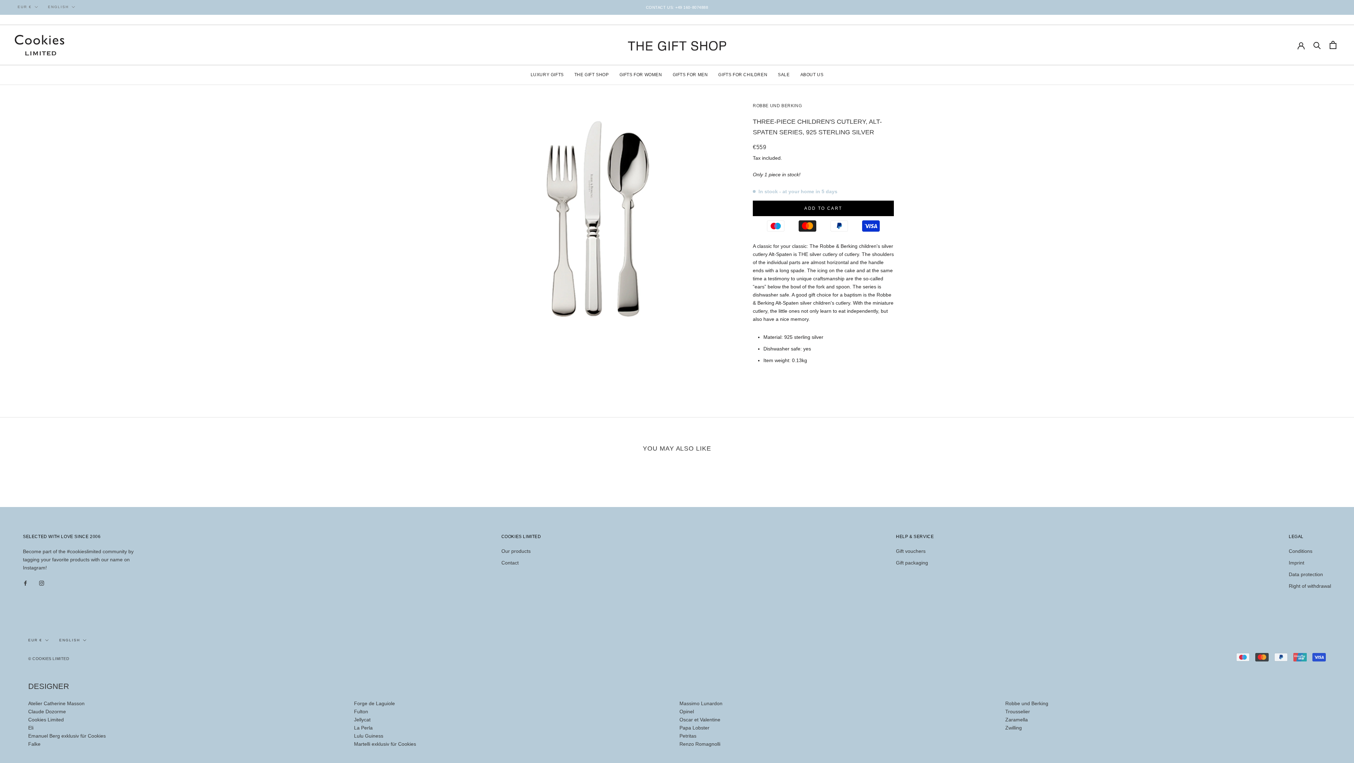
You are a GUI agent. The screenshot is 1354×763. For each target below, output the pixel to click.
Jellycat (362, 719)
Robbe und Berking (1026, 703)
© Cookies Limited (48, 659)
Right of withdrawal (1310, 586)
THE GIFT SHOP (591, 74)
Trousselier (1017, 711)
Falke (34, 744)
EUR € (25, 7)
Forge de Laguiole (374, 703)
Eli (30, 728)
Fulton (361, 711)
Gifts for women (641, 74)
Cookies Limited (46, 719)
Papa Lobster (694, 728)
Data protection (1306, 574)
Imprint (1296, 563)
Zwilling (1013, 728)
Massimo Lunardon (700, 703)
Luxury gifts (547, 74)
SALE (783, 74)
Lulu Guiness (368, 736)
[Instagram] (41, 583)
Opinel (686, 711)
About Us (812, 74)
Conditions (1300, 551)
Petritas (687, 736)
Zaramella (1016, 719)
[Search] (1317, 45)
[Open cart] (1333, 45)
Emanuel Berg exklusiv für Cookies (67, 736)
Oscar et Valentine (699, 719)
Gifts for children (742, 74)
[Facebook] (25, 583)
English (58, 7)
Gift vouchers (911, 551)
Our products (516, 551)
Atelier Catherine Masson (56, 703)
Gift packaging (912, 563)
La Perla (363, 728)
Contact (510, 563)
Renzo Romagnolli (699, 744)
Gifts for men (690, 74)
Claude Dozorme (47, 711)
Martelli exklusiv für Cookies (385, 744)
